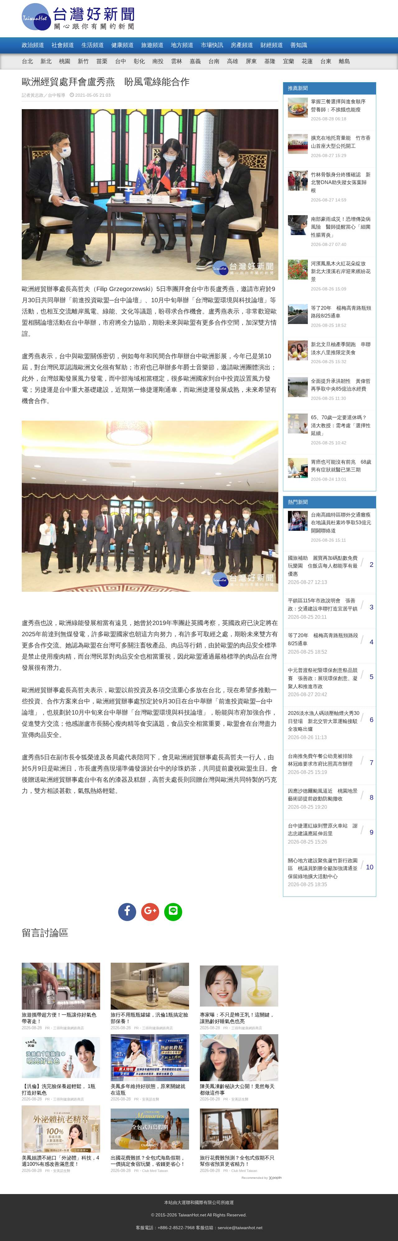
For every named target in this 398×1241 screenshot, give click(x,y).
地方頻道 (182, 45)
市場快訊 (212, 45)
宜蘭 (288, 61)
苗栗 (102, 61)
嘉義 (195, 61)
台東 (325, 61)
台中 (120, 61)
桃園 (64, 61)
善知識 (298, 45)
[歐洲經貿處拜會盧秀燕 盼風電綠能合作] (127, 912)
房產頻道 (242, 45)
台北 (27, 61)
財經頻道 (272, 45)
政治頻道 (33, 45)
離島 (344, 61)
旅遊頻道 (152, 45)
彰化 (139, 61)
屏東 (251, 61)
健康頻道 (122, 45)
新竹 (83, 61)
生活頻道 (92, 45)
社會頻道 (63, 45)
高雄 (232, 61)
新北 (46, 61)
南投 (158, 61)
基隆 (269, 61)
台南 (214, 61)
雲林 (176, 61)
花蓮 (307, 61)
